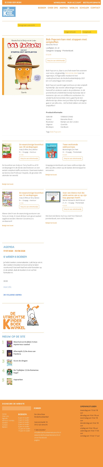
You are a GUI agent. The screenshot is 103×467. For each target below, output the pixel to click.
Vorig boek (87, 32)
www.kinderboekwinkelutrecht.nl (47, 435)
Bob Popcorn (55, 132)
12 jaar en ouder (24, 428)
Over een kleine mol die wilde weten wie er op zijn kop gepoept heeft (75, 195)
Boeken (42, 8)
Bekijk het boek (7, 184)
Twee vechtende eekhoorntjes (70, 145)
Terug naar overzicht (26, 25)
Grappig (57, 50)
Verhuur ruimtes (8, 420)
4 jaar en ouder (23, 422)
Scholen (84, 8)
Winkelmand (60, 2)
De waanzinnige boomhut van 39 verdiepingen (31, 145)
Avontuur (33, 152)
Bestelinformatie (91, 2)
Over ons (53, 8)
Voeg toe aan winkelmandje (56, 60)
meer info (7, 287)
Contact (95, 8)
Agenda (64, 8)
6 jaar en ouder (23, 424)
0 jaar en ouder (23, 418)
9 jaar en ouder (23, 426)
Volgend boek (70, 32)
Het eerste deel (71, 73)
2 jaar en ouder (23, 420)
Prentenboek (67, 50)
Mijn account (74, 2)
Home (4, 414)
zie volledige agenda (12, 295)
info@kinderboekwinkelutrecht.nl (47, 432)
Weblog (73, 8)
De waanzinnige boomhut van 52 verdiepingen (31, 194)
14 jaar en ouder (24, 431)
